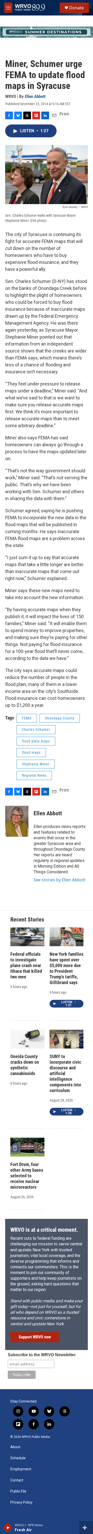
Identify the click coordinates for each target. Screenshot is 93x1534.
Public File (18, 1491)
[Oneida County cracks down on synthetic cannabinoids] (27, 1039)
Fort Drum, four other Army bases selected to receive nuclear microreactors (26, 1176)
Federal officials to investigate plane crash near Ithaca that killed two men (26, 965)
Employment (20, 1469)
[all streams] (86, 1527)
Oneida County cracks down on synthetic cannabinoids (24, 1065)
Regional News (34, 775)
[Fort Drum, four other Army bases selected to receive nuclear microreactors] (27, 1147)
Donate (76, 7)
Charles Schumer (36, 729)
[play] (8, 1527)
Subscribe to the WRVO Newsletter (42, 1355)
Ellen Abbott (35, 96)
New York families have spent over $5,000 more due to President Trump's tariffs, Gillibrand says (66, 968)
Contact (16, 1480)
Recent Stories (27, 919)
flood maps (31, 752)
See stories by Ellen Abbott (60, 880)
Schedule (18, 1458)
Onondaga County (59, 718)
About (15, 1447)
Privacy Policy (21, 1502)
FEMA (27, 718)
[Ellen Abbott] (16, 821)
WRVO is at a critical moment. (44, 1230)
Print (64, 114)
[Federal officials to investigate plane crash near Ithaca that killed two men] (27, 936)
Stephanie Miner (35, 764)
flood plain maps (36, 741)
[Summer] (46, 32)
